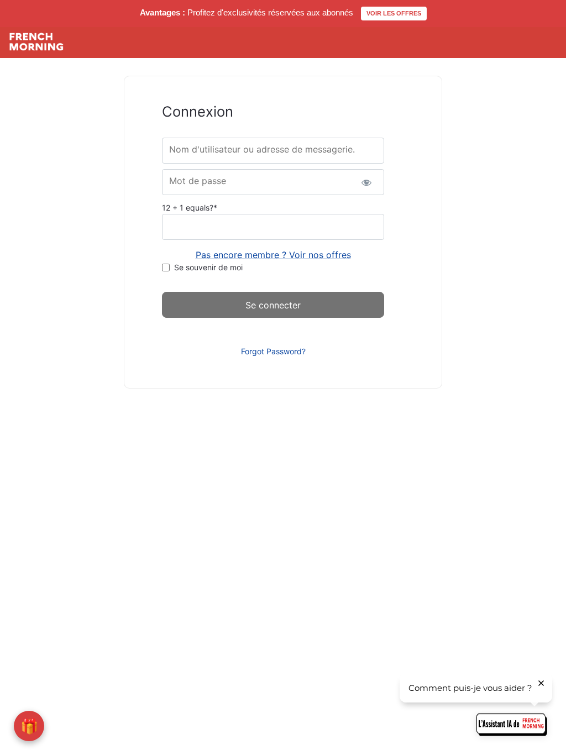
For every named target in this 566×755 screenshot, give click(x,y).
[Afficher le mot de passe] (366, 182)
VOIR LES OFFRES (393, 13)
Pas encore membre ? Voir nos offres (273, 254)
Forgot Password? (273, 351)
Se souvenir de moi (208, 267)
